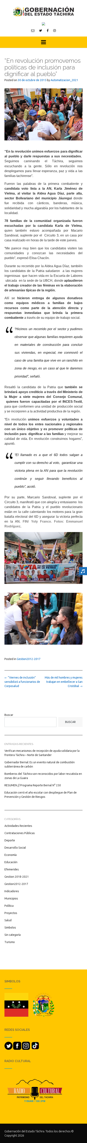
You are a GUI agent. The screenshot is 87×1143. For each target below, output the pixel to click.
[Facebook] (48, 30)
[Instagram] (54, 30)
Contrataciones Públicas (19, 833)
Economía (10, 854)
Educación (10, 862)
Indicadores (11, 891)
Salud (8, 920)
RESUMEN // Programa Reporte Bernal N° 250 (32, 785)
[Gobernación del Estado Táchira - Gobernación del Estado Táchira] (43, 11)
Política (9, 905)
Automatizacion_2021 (64, 80)
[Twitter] (40, 30)
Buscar (8, 714)
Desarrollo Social (15, 847)
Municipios (11, 898)
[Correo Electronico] (32, 30)
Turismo (9, 942)
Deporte (9, 840)
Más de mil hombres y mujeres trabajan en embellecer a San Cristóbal (64, 682)
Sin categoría (12, 934)
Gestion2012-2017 (28, 659)
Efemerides (11, 869)
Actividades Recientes (18, 825)
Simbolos (10, 927)
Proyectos (10, 913)
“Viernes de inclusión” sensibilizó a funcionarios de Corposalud (22, 682)
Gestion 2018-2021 (16, 876)
